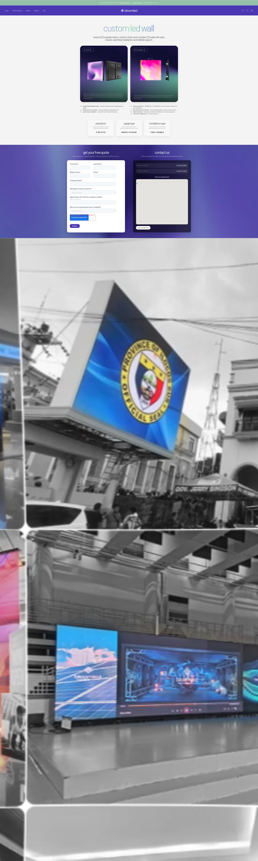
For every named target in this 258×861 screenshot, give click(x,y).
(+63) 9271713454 (137, 3)
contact (36, 10)
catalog (28, 10)
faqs (44, 10)
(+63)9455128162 (125, 3)
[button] (104, 74)
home (6, 10)
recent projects (17, 10)
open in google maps (143, 228)
